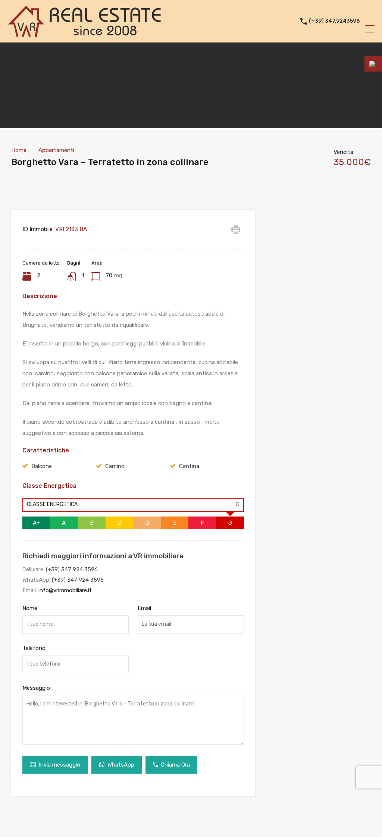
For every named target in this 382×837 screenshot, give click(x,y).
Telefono (34, 648)
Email (144, 608)
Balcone (41, 466)
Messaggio (36, 688)
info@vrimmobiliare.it (65, 590)
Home (18, 150)
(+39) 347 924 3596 (72, 569)
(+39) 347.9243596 (334, 21)
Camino (115, 466)
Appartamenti (56, 150)
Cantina (189, 466)
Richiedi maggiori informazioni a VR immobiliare (103, 556)
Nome (29, 608)
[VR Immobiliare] (84, 33)
